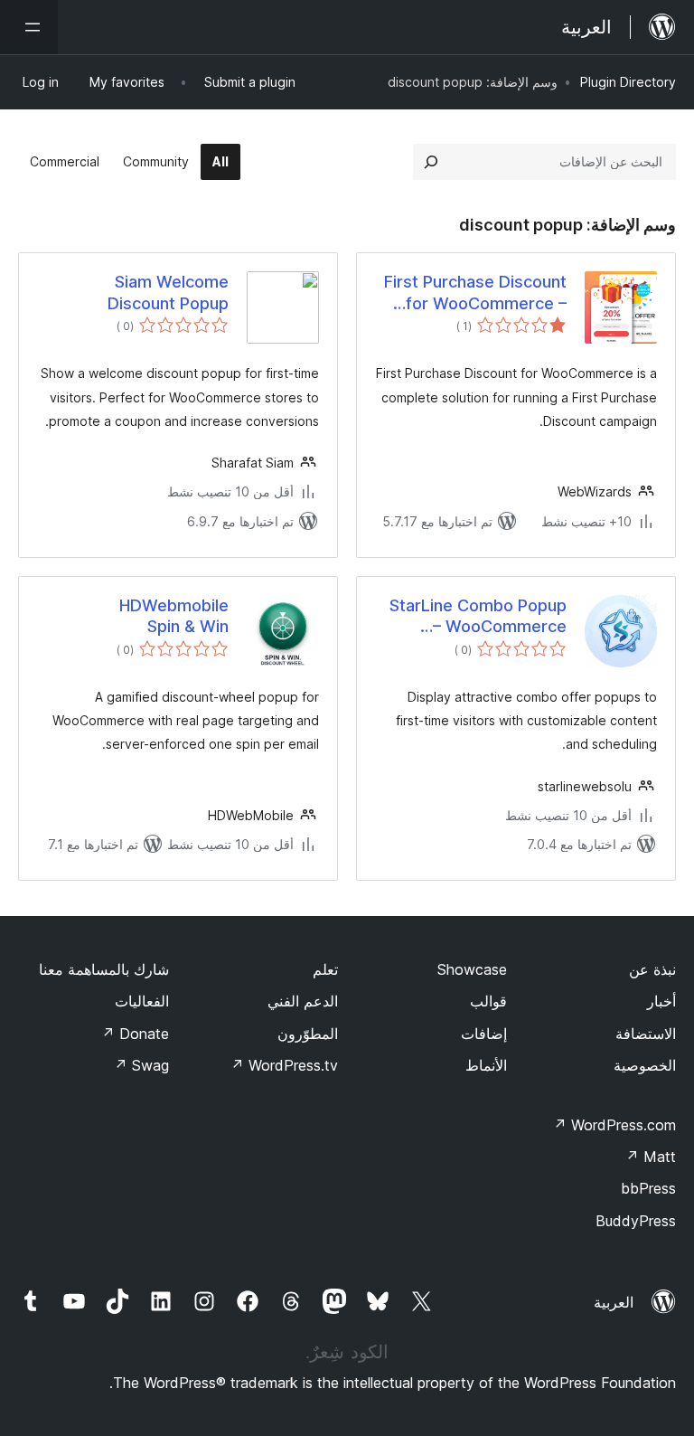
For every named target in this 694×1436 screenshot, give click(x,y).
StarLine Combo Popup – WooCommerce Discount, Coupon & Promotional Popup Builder (478, 617)
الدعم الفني (302, 1001)
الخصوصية (645, 1065)
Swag (141, 1065)
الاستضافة (645, 1034)
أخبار (661, 1001)
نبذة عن (652, 969)
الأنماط (486, 1065)
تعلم (325, 969)
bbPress (648, 1188)
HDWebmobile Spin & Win (174, 616)
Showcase (472, 969)
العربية (613, 1302)
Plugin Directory (628, 82)
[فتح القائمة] (29, 27)
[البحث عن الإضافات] (431, 162)
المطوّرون (307, 1034)
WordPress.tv (284, 1065)
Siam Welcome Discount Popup (168, 292)
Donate (135, 1034)
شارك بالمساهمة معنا (104, 969)
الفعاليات (142, 1001)
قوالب (488, 1001)
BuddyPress (636, 1221)
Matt (650, 1157)
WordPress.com (614, 1125)
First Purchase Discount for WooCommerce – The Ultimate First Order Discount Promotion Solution (473, 293)
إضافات (484, 1034)
